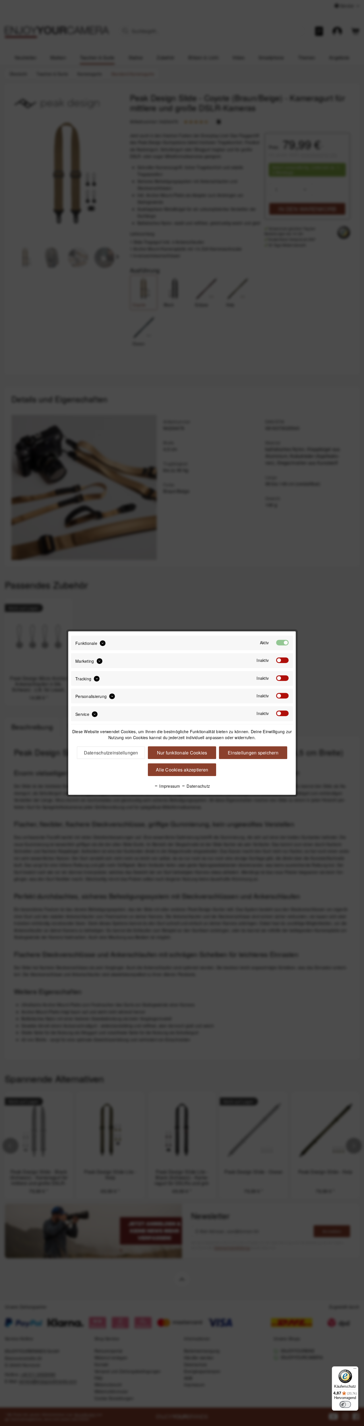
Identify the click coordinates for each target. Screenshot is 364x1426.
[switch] (345, 1404)
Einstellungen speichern (253, 752)
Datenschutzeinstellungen (111, 752)
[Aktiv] (282, 642)
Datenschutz (197, 786)
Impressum (169, 786)
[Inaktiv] (282, 660)
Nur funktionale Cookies (182, 752)
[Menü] (354, 1369)
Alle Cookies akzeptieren (182, 769)
